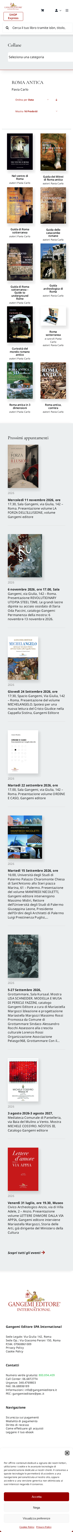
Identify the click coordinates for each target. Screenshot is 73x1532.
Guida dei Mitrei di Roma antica (53, 178)
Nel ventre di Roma (20, 177)
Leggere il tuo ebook (19, 1432)
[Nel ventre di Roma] (20, 151)
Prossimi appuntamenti (28, 438)
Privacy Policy (43, 1527)
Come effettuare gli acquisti (25, 1428)
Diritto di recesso (17, 1425)
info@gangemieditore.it (41, 1390)
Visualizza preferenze (36, 1518)
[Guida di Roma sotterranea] (20, 205)
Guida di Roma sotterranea (20, 230)
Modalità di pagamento (21, 1421)
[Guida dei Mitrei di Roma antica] (53, 152)
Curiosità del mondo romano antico (20, 351)
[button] (67, 1453)
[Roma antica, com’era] (53, 380)
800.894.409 (47, 1375)
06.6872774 (30, 1379)
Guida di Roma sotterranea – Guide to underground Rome (20, 293)
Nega (36, 1507)
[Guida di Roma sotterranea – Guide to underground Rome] (20, 262)
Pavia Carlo (23, 183)
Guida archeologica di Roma (53, 288)
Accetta (36, 1496)
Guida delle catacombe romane (53, 233)
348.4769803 (27, 1382)
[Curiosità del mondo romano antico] (20, 324)
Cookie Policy (26, 1527)
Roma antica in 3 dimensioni (19, 406)
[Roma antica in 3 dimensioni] (20, 380)
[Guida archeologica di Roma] (53, 261)
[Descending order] (56, 100)
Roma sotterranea (53, 333)
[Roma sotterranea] (53, 316)
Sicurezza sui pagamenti (22, 1417)
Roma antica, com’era (53, 406)
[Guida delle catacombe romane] (53, 205)
